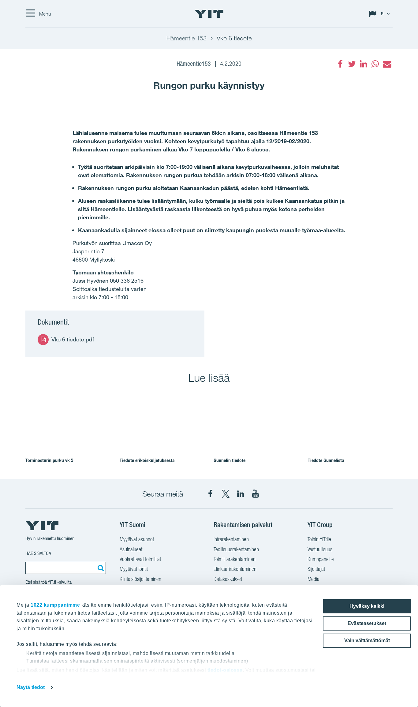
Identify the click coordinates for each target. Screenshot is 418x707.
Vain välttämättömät (367, 640)
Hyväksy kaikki (366, 606)
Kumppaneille (321, 559)
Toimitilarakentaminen (235, 559)
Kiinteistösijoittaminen (140, 579)
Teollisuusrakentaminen (236, 549)
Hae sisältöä (38, 553)
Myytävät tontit (134, 569)
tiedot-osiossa (225, 670)
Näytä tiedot (31, 687)
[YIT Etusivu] (209, 14)
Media (313, 579)
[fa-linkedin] (364, 64)
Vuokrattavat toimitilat (140, 559)
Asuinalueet (131, 549)
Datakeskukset (228, 579)
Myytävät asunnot (137, 539)
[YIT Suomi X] (225, 494)
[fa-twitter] (352, 64)
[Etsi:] (100, 568)
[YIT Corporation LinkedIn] (240, 494)
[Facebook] (340, 64)
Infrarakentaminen (231, 539)
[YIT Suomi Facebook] (210, 494)
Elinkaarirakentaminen (235, 569)
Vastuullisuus (320, 549)
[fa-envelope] (387, 64)
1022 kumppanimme (55, 605)
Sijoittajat (316, 569)
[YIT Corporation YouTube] (255, 494)
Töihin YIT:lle (319, 539)
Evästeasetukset (367, 623)
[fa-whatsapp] (375, 64)
